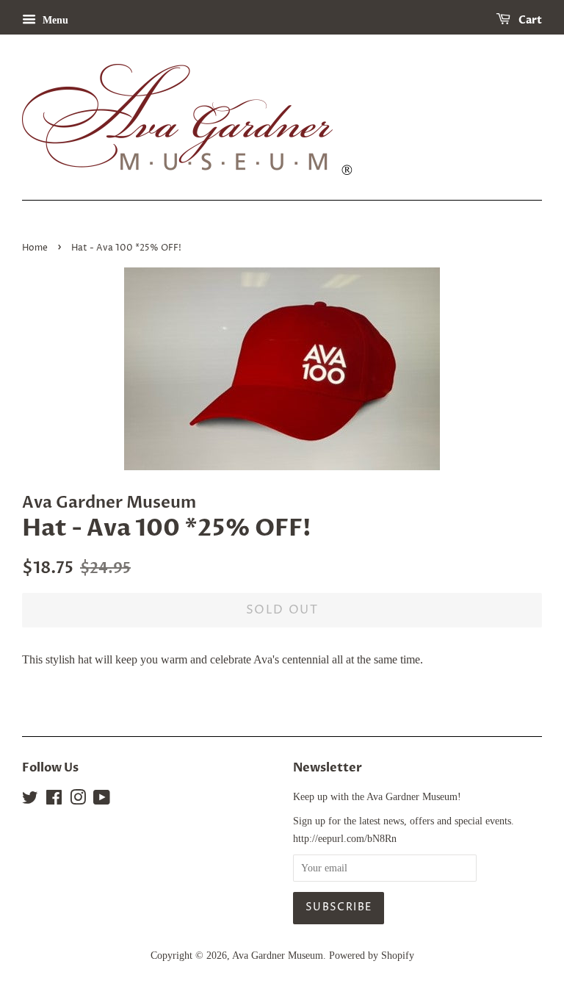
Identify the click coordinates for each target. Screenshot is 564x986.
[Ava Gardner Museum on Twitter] (30, 800)
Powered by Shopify (371, 955)
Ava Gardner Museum (277, 955)
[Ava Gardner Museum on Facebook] (54, 800)
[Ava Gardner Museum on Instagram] (78, 800)
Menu (54, 20)
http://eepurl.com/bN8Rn (345, 838)
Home (35, 248)
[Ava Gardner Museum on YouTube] (101, 800)
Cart (529, 20)
